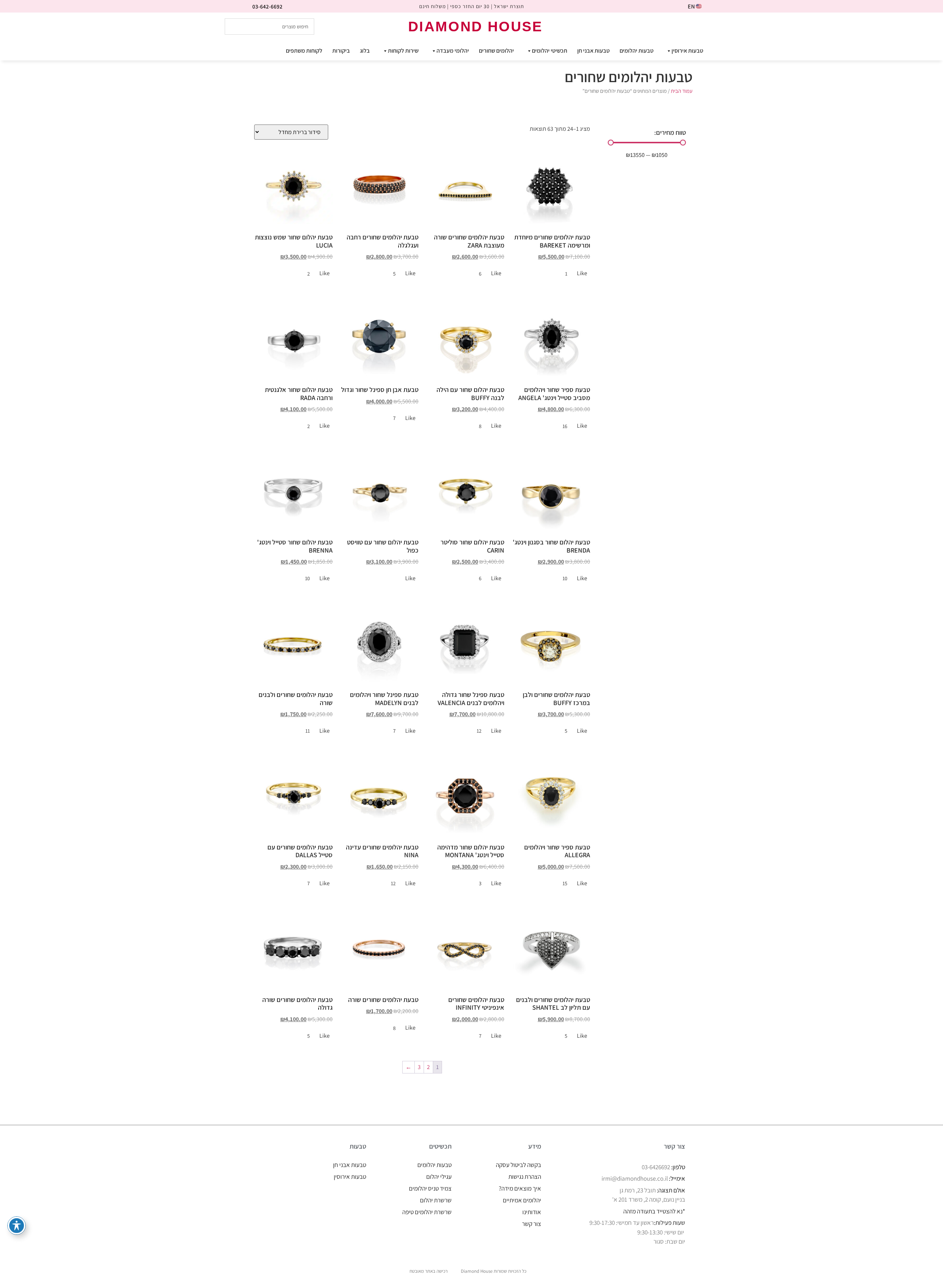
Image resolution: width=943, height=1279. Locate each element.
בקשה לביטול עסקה (518, 1165)
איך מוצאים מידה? (520, 1188)
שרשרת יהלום (436, 1200)
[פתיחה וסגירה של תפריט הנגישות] (16, 1225)
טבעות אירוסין (687, 51)
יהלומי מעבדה (453, 51)
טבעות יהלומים (636, 51)
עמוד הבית (682, 90)
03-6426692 (656, 1167)
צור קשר (531, 1224)
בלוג (365, 51)
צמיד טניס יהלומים (430, 1188)
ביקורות (341, 51)
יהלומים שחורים (496, 51)
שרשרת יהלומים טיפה (427, 1212)
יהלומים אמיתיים (522, 1200)
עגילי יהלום (439, 1177)
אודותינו (531, 1212)
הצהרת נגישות (524, 1177)
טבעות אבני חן (593, 51)
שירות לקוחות (403, 51)
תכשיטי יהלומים (549, 51)
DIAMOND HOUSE (475, 26)
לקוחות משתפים (304, 51)
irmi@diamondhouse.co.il (635, 1178)
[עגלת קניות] (710, 26)
